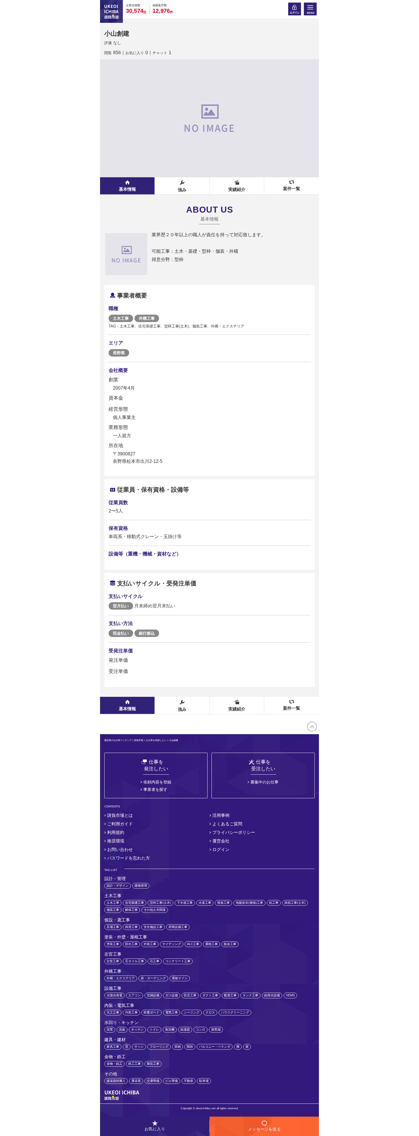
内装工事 (131, 1012)
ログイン (220, 849)
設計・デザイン (118, 885)
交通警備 (153, 1080)
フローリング (159, 1046)
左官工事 (113, 961)
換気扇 (216, 1029)
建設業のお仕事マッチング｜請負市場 (123, 740)
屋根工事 (211, 944)
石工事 (154, 961)
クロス (210, 1012)
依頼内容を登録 (157, 782)
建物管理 (141, 885)
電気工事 (171, 1012)
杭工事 (273, 902)
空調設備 (153, 995)
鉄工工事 (134, 1063)
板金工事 (230, 944)
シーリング (192, 1012)
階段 (190, 1046)
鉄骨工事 (131, 927)
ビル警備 (171, 1080)
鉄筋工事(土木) (295, 902)
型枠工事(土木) (160, 902)
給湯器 (185, 1029)
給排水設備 (272, 995)
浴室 (110, 1029)
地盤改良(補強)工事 (249, 902)
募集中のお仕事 (264, 782)
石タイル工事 (134, 961)
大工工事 (113, 1012)
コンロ (200, 1029)
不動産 (188, 1080)
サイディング (171, 944)
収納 (177, 1046)
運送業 (136, 1080)
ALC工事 (193, 944)
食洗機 (169, 1029)
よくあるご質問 (227, 823)
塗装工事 (113, 944)
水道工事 (205, 902)
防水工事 (131, 944)
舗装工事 (113, 909)
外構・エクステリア (121, 978)
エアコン (134, 995)
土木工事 (113, 902)
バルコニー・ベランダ (214, 1046)
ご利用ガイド (120, 823)
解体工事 (131, 909)
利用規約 (115, 832)
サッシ (139, 1046)
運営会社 (220, 840)
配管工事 (230, 995)
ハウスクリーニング (235, 1012)
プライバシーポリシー (233, 832)
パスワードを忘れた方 (128, 858)
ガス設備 (171, 995)
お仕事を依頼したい (156, 740)
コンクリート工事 (177, 961)
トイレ (154, 1029)
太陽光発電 (114, 995)
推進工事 (223, 902)
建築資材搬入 (116, 1080)
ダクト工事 (210, 995)
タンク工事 (250, 995)
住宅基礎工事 (134, 902)
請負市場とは (120, 815)
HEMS (290, 995)
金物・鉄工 (114, 1063)
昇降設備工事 (177, 927)
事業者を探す (155, 789)
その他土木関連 (155, 909)
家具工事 (113, 1046)
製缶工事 (153, 1063)
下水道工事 (185, 902)
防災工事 (190, 995)
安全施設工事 (153, 927)
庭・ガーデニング (153, 978)
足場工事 (113, 927)
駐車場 (204, 1080)
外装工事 (150, 944)
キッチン (137, 1029)
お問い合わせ (120, 849)
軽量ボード (151, 1012)
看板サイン (180, 978)
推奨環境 (115, 840)
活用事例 (220, 815)
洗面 (122, 1029)
